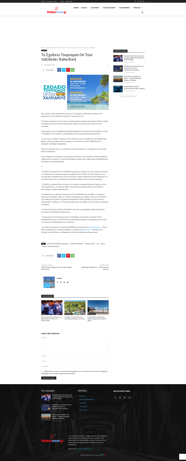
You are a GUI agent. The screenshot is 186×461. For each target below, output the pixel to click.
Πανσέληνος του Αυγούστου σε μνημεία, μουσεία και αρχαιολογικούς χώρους (133, 68)
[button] (142, 12)
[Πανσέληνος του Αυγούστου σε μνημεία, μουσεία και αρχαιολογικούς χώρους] (118, 68)
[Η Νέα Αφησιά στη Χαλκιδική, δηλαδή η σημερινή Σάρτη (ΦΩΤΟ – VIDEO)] (98, 307)
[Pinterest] (68, 70)
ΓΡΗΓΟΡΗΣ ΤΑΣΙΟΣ (90, 243)
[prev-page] (42, 325)
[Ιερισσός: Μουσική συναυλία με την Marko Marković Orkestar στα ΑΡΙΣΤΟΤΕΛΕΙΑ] (51, 307)
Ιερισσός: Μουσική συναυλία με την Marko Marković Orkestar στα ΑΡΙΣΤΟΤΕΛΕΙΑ (51, 318)
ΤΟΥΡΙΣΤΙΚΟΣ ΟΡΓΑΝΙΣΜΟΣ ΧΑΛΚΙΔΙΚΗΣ (57, 243)
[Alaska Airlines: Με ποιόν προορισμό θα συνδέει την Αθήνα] (118, 89)
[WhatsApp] (72, 70)
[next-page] (45, 325)
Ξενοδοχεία (83, 406)
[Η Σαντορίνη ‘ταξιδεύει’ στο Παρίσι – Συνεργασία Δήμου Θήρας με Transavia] (118, 79)
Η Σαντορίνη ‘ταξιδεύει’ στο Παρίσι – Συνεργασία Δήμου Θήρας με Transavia (132, 78)
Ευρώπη (82, 396)
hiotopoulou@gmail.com (84, 449)
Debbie (59, 278)
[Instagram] (138, 1)
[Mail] (67, 282)
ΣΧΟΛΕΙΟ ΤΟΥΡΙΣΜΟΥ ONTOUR (50, 246)
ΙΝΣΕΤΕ (103, 243)
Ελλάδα (44, 314)
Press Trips (83, 410)
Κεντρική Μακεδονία (52, 47)
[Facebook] (135, 1)
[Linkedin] (141, 1)
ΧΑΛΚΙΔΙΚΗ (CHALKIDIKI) (76, 243)
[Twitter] (144, 1)
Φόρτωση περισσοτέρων (128, 96)
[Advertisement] (93, 30)
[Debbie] (49, 282)
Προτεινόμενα (68, 314)
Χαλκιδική (61, 47)
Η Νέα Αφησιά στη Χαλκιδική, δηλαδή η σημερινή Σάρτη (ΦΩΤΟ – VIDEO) (97, 318)
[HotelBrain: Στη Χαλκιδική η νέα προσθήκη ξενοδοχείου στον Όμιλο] (75, 307)
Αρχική (43, 47)
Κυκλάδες (82, 403)
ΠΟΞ (98, 243)
